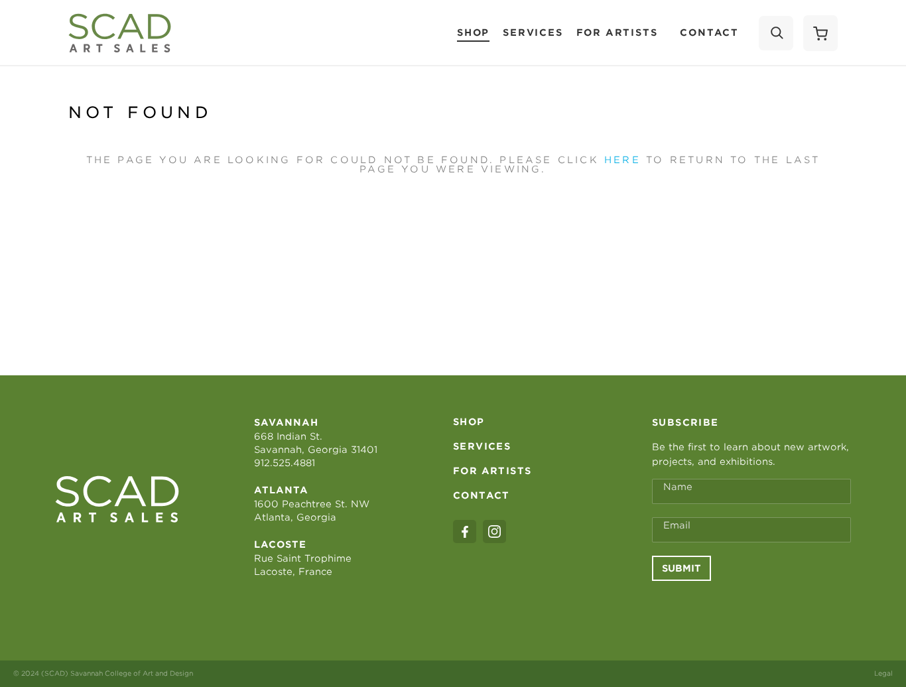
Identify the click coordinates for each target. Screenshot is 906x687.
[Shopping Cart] (820, 33)
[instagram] (494, 531)
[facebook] (464, 531)
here (622, 160)
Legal (883, 673)
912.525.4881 (284, 463)
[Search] (776, 33)
